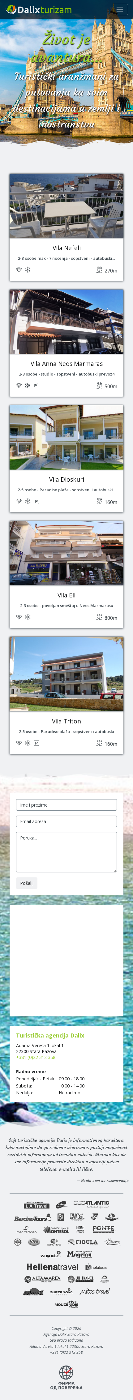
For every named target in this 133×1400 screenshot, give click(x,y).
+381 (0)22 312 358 (35, 1057)
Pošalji (26, 883)
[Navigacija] (120, 9)
